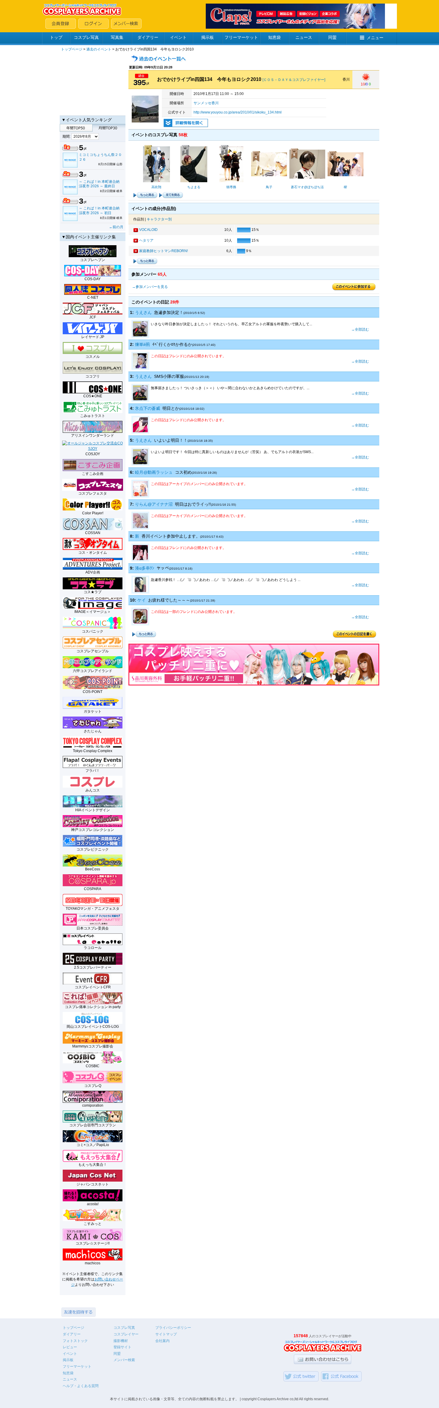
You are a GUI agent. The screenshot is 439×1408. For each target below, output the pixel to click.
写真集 (117, 37)
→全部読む (360, 329)
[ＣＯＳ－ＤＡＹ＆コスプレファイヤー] (294, 80)
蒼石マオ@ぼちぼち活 (307, 187)
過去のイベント (98, 49)
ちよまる (193, 187)
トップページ (71, 49)
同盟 (332, 37)
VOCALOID (148, 230)
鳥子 (269, 187)
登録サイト (122, 1347)
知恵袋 (274, 37)
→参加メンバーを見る (150, 287)
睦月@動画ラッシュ (154, 472)
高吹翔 (156, 187)
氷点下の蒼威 (147, 408)
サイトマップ (166, 1334)
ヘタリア (146, 240)
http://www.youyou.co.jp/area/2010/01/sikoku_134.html (238, 112)
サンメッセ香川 (206, 103)
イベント (178, 37)
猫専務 (231, 187)
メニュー (375, 37)
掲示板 (207, 37)
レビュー (70, 1347)
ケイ (141, 600)
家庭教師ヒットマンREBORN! (163, 251)
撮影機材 (120, 1341)
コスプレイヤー (126, 1334)
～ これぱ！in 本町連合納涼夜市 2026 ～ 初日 (99, 210)
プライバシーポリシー (173, 1328)
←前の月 (116, 227)
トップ (56, 37)
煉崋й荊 (142, 344)
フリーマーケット (241, 37)
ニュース (303, 37)
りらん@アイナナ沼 (154, 504)
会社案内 (162, 1341)
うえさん (143, 312)
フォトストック (75, 1341)
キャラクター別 (159, 219)
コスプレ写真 (86, 37)
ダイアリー (147, 37)
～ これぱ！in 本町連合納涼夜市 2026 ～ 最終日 (99, 184)
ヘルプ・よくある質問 (81, 1386)
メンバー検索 (124, 1360)
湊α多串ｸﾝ (144, 568)
